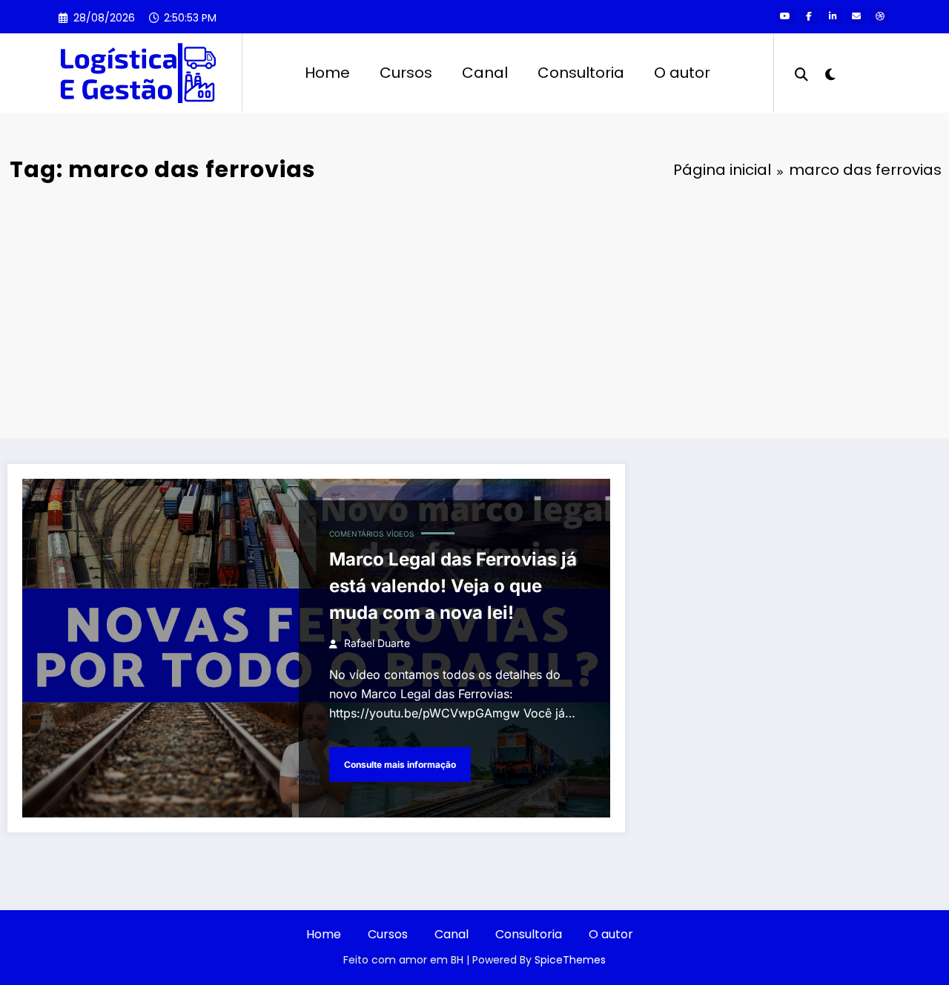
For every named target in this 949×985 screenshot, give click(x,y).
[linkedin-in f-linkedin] (832, 16)
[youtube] (785, 16)
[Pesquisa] (801, 73)
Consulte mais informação (400, 764)
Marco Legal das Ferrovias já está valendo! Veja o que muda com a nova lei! (453, 585)
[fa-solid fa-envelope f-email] (856, 16)
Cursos (406, 72)
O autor (682, 72)
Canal (485, 72)
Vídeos (400, 533)
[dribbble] (880, 16)
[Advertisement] (474, 312)
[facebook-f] (809, 16)
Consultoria (581, 72)
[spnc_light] (830, 73)
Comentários (356, 533)
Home (327, 72)
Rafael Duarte (377, 643)
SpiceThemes (570, 959)
